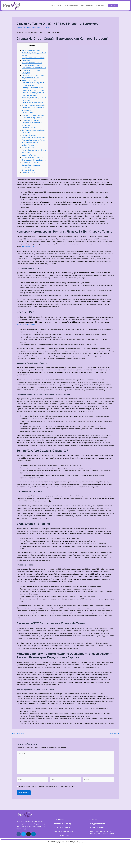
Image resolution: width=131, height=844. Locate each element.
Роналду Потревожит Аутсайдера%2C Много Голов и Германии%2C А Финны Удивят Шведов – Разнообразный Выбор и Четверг (33, 140)
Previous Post (18, 733)
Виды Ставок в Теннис (30, 78)
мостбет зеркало (28, 246)
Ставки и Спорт (27, 113)
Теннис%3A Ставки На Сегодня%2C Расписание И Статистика (32, 122)
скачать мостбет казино (26, 324)
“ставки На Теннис (29, 80)
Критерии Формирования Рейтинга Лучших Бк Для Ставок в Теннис (34, 52)
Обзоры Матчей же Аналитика (33, 58)
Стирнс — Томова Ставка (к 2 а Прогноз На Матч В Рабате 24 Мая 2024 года (33, 107)
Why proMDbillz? (87, 6)
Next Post (114, 733)
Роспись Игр (26, 60)
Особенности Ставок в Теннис (33, 115)
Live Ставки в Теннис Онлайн (33, 75)
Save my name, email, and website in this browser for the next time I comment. (47, 786)
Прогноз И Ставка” (29, 128)
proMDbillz (65, 842)
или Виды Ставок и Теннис (32, 63)
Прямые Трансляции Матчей (32, 103)
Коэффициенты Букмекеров (32, 118)
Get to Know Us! (56, 6)
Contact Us (100, 6)
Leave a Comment (23, 27)
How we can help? (71, 6)
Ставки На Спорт (28, 147)
